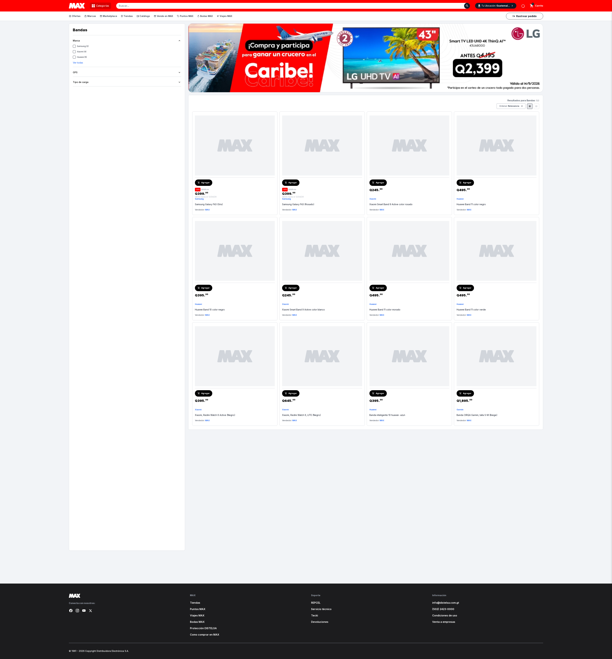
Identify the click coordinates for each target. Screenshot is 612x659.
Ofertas (76, 16)
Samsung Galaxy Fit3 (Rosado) (298, 204)
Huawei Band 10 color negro (210, 309)
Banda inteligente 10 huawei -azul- (387, 415)
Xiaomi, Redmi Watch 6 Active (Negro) (215, 415)
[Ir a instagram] (77, 611)
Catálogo (145, 16)
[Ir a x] (90, 611)
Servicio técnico (321, 609)
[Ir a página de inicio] (124, 596)
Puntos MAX (186, 16)
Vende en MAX (165, 16)
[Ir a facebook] (71, 611)
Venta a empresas (443, 621)
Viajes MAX (226, 16)
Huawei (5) (82, 57)
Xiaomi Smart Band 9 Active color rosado (390, 204)
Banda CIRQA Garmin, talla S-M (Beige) (477, 415)
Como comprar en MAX (204, 634)
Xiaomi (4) (81, 51)
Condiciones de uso (444, 615)
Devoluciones (319, 621)
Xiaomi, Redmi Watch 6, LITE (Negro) (301, 415)
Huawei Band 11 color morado (384, 309)
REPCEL (316, 602)
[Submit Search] (467, 6)
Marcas (91, 16)
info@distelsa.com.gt (445, 602)
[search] (532, 6)
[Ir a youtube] (84, 611)
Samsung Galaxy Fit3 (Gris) (209, 204)
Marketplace (110, 16)
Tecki (314, 615)
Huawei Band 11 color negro (471, 204)
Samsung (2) (83, 46)
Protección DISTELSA (203, 628)
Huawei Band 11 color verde (471, 309)
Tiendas (128, 16)
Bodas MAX (206, 16)
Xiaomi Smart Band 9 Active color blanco (303, 309)
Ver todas (78, 62)
